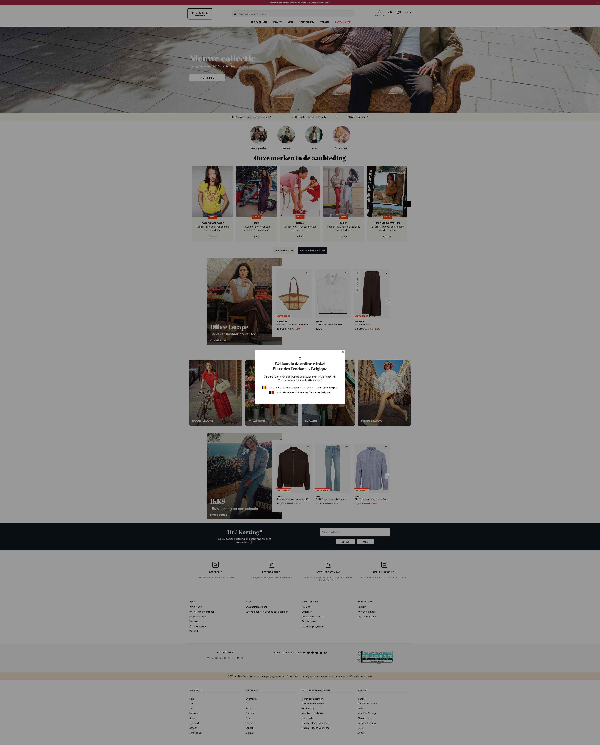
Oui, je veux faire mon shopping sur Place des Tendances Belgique (303, 387)
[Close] (343, 352)
